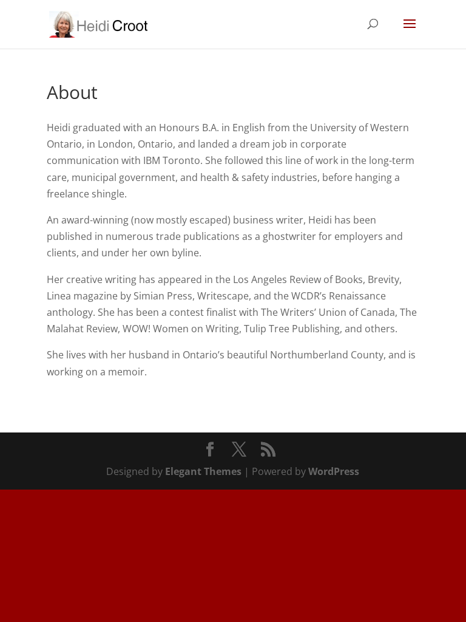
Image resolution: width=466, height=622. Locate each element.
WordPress (333, 471)
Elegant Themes (203, 471)
